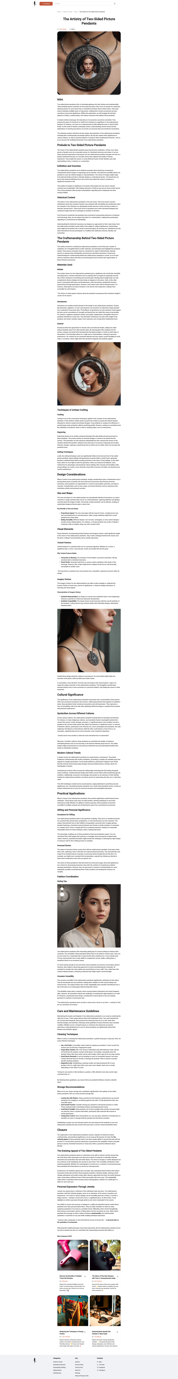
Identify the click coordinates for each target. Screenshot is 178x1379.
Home (59, 11)
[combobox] (84, 4)
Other (75, 11)
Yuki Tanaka (62, 29)
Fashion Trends (67, 11)
